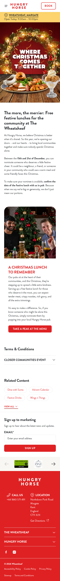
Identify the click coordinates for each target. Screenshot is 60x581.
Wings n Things (37, 398)
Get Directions (37, 521)
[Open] (6, 6)
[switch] (51, 294)
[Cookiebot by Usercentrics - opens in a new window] (42, 230)
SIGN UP (30, 448)
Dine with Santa (16, 390)
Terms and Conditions (24, 575)
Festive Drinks (15, 398)
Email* (9, 432)
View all (9, 406)
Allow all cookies (30, 338)
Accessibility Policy (12, 568)
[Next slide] (53, 464)
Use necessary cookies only (30, 348)
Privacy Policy (45, 568)
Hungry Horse (15, 542)
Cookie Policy (30, 568)
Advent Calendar (40, 390)
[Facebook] (6, 552)
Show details (43, 328)
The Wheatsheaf (16, 532)
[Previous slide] (6, 464)
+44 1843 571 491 (16, 499)
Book (48, 5)
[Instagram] (14, 552)
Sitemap (7, 575)
